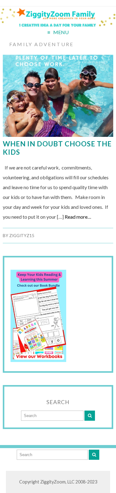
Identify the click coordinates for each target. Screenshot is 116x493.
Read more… (78, 217)
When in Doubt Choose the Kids (57, 148)
